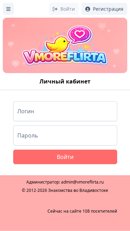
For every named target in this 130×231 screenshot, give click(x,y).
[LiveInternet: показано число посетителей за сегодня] (28, 211)
